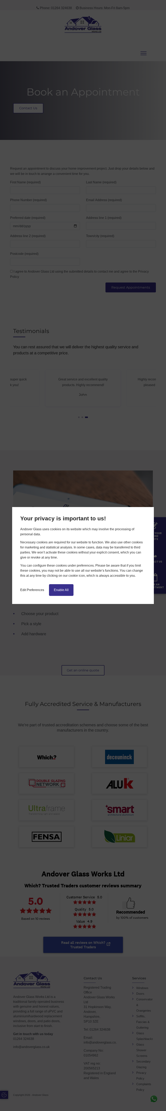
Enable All (61, 590)
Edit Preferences (32, 590)
